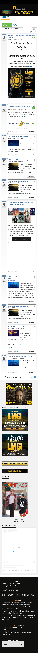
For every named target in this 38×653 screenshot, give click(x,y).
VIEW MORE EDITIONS (19, 521)
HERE (31, 66)
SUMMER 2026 (19, 519)
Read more (30, 101)
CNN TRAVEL (20, 625)
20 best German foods (9, 630)
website (25, 116)
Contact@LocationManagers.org (10, 590)
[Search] (36, 2)
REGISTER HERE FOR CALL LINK (21, 239)
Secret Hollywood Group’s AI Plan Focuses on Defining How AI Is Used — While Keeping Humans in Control (18, 612)
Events (17, 100)
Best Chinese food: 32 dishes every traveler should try (17, 628)
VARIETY (20, 600)
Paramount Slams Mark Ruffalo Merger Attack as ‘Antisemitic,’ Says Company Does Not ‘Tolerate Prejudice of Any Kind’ (18, 604)
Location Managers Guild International (14, 570)
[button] (31, 377)
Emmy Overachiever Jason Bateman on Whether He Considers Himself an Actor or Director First (18, 608)
